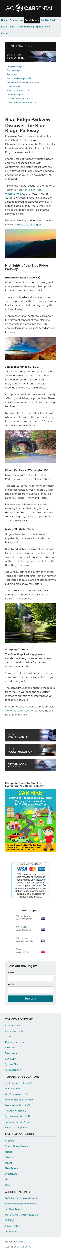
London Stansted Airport (20, 98)
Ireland (8, 1162)
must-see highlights (29, 224)
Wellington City (13, 1069)
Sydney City (11, 1064)
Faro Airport (13, 74)
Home (4, 20)
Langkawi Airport (16, 66)
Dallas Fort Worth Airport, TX (22, 102)
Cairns (8, 1036)
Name (11, 972)
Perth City (10, 1058)
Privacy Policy (12, 1225)
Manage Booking (25, 26)
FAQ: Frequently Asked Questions (23, 1198)
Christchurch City (14, 1042)
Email (11, 984)
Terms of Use (12, 1231)
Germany (10, 1157)
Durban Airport (15, 70)
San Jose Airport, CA (18, 90)
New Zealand (12, 1168)
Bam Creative (24, 1247)
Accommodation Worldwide (20, 1203)
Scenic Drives (32, 20)
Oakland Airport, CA (17, 94)
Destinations (16, 20)
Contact (5, 33)
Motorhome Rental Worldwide (21, 1214)
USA (7, 1184)
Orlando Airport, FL (15, 1110)
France (8, 1151)
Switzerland (11, 1173)
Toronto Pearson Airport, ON (20, 1121)
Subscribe (30, 998)
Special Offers (43, 26)
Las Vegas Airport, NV (16, 1094)
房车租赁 (10, 1220)
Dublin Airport (12, 1088)
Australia (9, 1140)
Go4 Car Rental (21, 1242)
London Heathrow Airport (19, 1099)
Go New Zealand (14, 1209)
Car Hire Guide (48, 20)
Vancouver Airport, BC (17, 1127)
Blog (11, 26)
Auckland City (12, 1025)
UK (6, 1179)
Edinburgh (10, 1047)
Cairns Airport (14, 86)
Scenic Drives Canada (16, 1146)
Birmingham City (14, 1030)
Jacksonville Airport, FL (19, 78)
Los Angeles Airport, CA (17, 1105)
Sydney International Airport (20, 1116)
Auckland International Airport (23, 82)
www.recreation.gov (17, 710)
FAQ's (4, 26)
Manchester (11, 1053)
